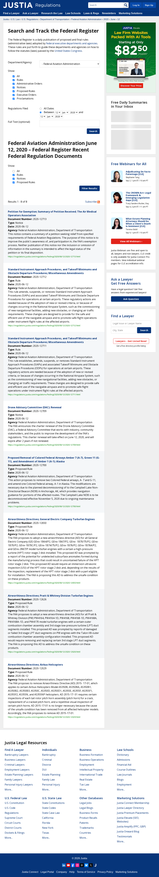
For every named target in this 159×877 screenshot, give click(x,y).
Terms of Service (86, 872)
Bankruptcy (49, 754)
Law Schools (73, 13)
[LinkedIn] (64, 865)
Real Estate (86, 779)
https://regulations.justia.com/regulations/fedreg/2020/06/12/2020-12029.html (44, 717)
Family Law (48, 779)
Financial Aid (124, 764)
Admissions (123, 759)
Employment (87, 764)
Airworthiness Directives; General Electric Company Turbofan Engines (51, 519)
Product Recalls (88, 818)
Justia (6, 19)
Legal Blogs (86, 808)
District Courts (13, 827)
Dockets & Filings (15, 832)
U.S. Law (15, 19)
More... (8, 789)
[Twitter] (91, 865)
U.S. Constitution (14, 803)
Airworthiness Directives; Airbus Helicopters (35, 664)
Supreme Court (14, 818)
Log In (136, 5)
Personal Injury (51, 784)
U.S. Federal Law (16, 798)
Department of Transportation (54, 19)
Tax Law (84, 784)
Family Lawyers (13, 779)
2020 (106, 19)
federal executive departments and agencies (71, 43)
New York (47, 827)
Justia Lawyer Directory (130, 808)
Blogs (120, 779)
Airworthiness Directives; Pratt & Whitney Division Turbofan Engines (50, 595)
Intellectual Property (91, 769)
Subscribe (91, 201)
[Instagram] (77, 865)
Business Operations (92, 759)
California (47, 818)
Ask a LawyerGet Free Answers (126, 281)
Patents (84, 822)
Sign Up (149, 5)
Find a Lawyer (11, 13)
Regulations (12, 813)
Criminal (47, 759)
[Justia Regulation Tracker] (18, 5)
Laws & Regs (91, 13)
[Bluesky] (86, 865)
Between (49, 112)
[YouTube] (68, 865)
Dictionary (123, 754)
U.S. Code (10, 808)
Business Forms (89, 813)
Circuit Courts (13, 822)
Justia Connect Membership (133, 803)
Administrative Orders (29, 83)
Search (93, 131)
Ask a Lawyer (31, 13)
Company (61, 872)
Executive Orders (26, 94)
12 (118, 19)
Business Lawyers (15, 759)
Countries (85, 832)
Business (85, 750)
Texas (45, 832)
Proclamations (25, 98)
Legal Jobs (86, 803)
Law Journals (124, 774)
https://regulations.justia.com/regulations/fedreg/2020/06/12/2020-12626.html (44, 651)
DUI (44, 769)
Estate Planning (51, 774)
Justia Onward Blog (128, 831)
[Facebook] (73, 865)
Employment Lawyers (17, 769)
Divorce (46, 764)
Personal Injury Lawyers (19, 784)
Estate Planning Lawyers (19, 774)
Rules (19, 80)
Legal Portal (47, 872)
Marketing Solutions (130, 13)
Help (72, 872)
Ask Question (131, 298)
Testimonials (124, 836)
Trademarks (87, 827)
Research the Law (51, 13)
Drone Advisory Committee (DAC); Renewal (34, 407)
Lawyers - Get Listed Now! (131, 341)
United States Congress (68, 51)
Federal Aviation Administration (86, 19)
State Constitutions (53, 803)
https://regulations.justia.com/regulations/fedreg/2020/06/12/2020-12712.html (44, 325)
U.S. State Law (52, 798)
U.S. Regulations (30, 19)
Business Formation (91, 754)
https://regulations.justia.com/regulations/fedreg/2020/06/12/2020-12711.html (44, 394)
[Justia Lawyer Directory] (95, 865)
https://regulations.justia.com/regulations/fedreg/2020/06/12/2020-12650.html (44, 582)
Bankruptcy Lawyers (16, 754)
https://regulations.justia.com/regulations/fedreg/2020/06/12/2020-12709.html (44, 444)
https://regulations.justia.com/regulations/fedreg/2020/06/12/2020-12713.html (44, 256)
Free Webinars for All (128, 164)
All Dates (49, 108)
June (113, 19)
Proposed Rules (25, 91)
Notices (21, 87)
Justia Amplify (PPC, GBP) (131, 826)
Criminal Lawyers (15, 764)
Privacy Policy (105, 872)
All (18, 76)
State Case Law (51, 813)
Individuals (49, 750)
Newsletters (109, 13)
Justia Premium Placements (133, 813)
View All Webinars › (131, 241)
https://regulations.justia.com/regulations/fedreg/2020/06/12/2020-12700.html (44, 506)
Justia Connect (30, 872)
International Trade (91, 774)
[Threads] (82, 865)
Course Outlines (126, 769)
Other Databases (91, 798)
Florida (46, 822)
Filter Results (89, 188)
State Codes (49, 808)
